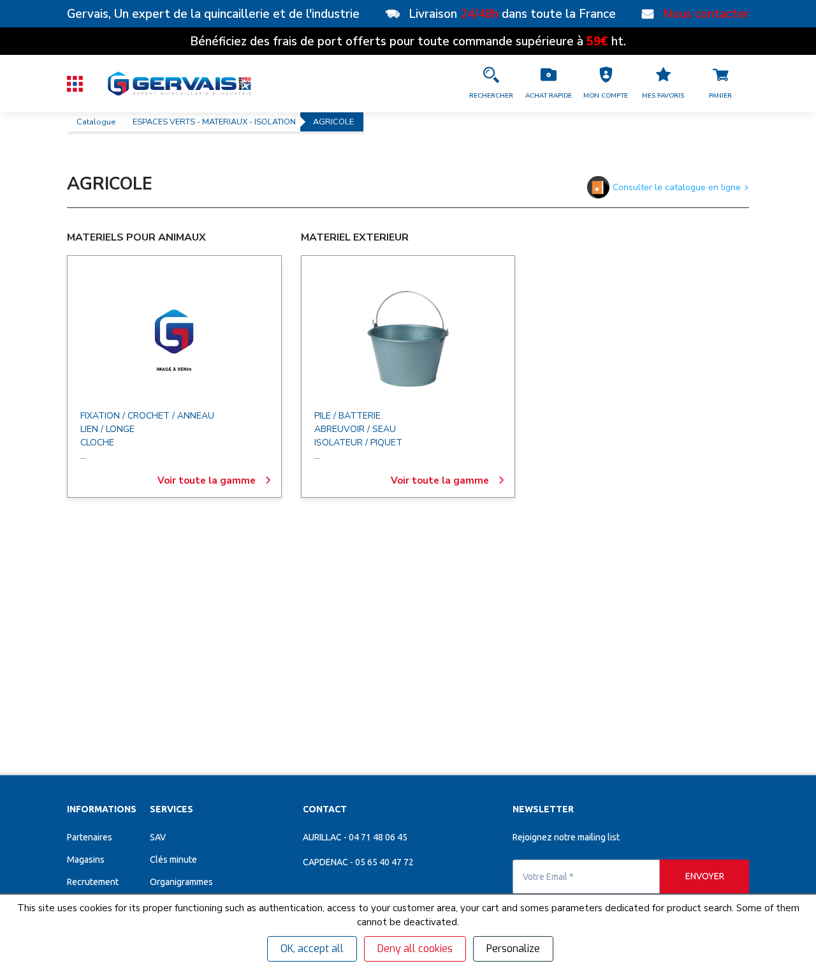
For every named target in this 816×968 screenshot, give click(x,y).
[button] (605, 83)
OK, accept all (312, 948)
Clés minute (173, 873)
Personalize (513, 948)
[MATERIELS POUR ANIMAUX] (174, 338)
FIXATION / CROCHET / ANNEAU (147, 416)
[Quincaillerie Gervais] (178, 83)
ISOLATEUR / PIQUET (358, 442)
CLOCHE (97, 442)
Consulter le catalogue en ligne (677, 187)
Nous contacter (706, 14)
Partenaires (89, 851)
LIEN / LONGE (107, 429)
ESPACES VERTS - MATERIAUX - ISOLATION (214, 122)
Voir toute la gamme (206, 480)
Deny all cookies (415, 948)
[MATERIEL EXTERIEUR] (408, 338)
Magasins (86, 873)
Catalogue (95, 122)
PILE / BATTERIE (347, 416)
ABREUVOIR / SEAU (355, 429)
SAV (158, 851)
